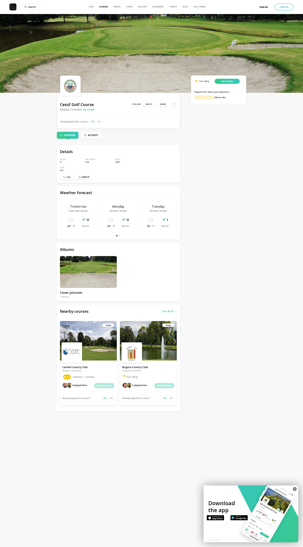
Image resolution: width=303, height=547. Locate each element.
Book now (227, 81)
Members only (104, 385)
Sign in (263, 7)
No (99, 121)
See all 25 (168, 311)
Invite (149, 104)
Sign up (284, 7)
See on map (89, 109)
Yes (92, 121)
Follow (136, 104)
